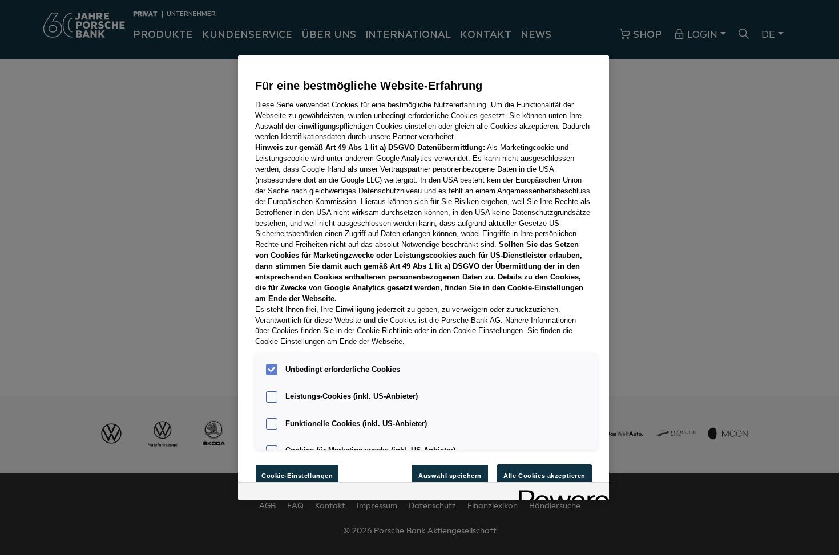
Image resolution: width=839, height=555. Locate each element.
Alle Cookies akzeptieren (544, 475)
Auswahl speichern (450, 475)
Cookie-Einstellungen (297, 475)
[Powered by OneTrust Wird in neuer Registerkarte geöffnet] (560, 492)
